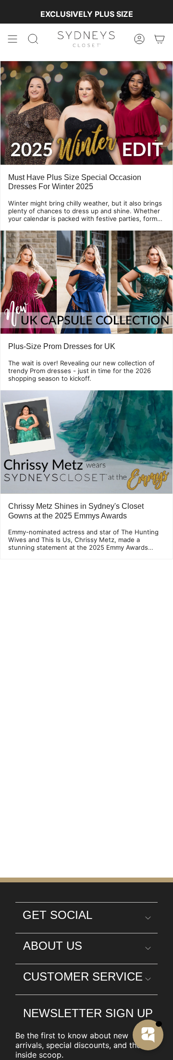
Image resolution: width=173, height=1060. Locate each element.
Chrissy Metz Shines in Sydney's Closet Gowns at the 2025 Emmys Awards (76, 510)
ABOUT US (52, 945)
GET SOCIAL (57, 914)
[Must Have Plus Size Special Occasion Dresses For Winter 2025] (86, 113)
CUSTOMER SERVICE (83, 976)
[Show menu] (12, 39)
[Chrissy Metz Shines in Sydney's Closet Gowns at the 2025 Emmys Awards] (86, 442)
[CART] (159, 39)
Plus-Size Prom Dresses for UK (61, 346)
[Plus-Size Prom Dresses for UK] (86, 282)
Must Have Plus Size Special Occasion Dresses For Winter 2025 (74, 182)
